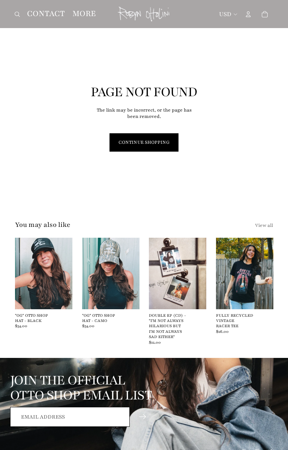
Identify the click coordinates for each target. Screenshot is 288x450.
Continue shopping (144, 142)
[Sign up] (143, 417)
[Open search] (17, 14)
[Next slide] (66, 273)
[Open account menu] (248, 14)
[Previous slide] (21, 273)
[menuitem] (84, 13)
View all (264, 225)
